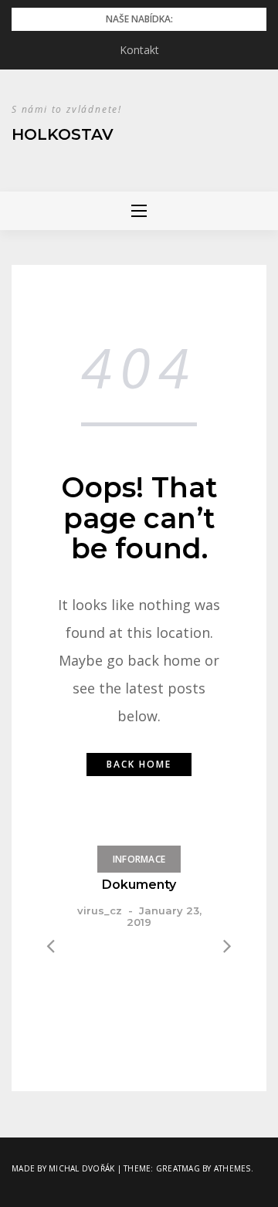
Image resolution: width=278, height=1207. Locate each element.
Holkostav (63, 134)
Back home (139, 764)
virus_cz (99, 910)
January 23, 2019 (164, 915)
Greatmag (178, 1168)
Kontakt (139, 49)
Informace (139, 859)
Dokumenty (139, 884)
